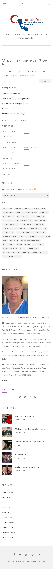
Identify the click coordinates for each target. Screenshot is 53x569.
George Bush (8, 232)
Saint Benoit (38, 244)
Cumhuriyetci (27, 225)
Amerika (6, 126)
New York (14, 240)
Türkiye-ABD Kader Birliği (13, 113)
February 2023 (8, 522)
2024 (5, 209)
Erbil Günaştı (9, 131)
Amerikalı (44, 213)
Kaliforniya (8, 142)
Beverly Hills (9, 221)
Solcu (22, 248)
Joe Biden (32, 236)
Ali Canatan (8, 213)
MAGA (4, 174)
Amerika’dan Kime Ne (11, 93)
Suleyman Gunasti (11, 252)
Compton (14, 225)
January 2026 (7, 492)
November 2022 (8, 537)
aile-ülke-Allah (38, 209)
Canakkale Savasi (38, 221)
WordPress (41, 561)
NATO (5, 240)
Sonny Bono (33, 248)
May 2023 (6, 507)
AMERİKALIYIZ (22, 217)
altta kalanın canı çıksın (26, 213)
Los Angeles (44, 236)
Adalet (18, 209)
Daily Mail (7, 153)
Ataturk (40, 217)
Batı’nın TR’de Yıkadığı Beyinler (15, 103)
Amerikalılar (8, 217)
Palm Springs (8, 169)
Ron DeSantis (8, 244)
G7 (45, 228)
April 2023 (6, 512)
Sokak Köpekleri (10, 248)
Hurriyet (7, 236)
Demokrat (7, 228)
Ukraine (43, 252)
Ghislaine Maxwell (25, 232)
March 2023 (7, 517)
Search (45, 81)
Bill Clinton (22, 221)
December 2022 (8, 532)
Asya (33, 217)
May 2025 (6, 502)
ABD (10, 209)
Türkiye (5, 137)
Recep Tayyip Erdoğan (30, 240)
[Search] (49, 4)
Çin (4, 256)
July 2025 (6, 497)
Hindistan (40, 232)
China (5, 225)
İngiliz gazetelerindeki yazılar (18, 147)
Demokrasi (39, 225)
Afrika (26, 209)
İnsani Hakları (14, 256)
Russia (19, 244)
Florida (6, 158)
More (4, 380)
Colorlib (25, 561)
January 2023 (7, 527)
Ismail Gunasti (19, 236)
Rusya (27, 244)
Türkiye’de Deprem (29, 252)
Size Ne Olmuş (8, 108)
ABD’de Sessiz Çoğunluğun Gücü (16, 98)
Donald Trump (20, 228)
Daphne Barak (9, 163)
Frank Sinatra (35, 228)
